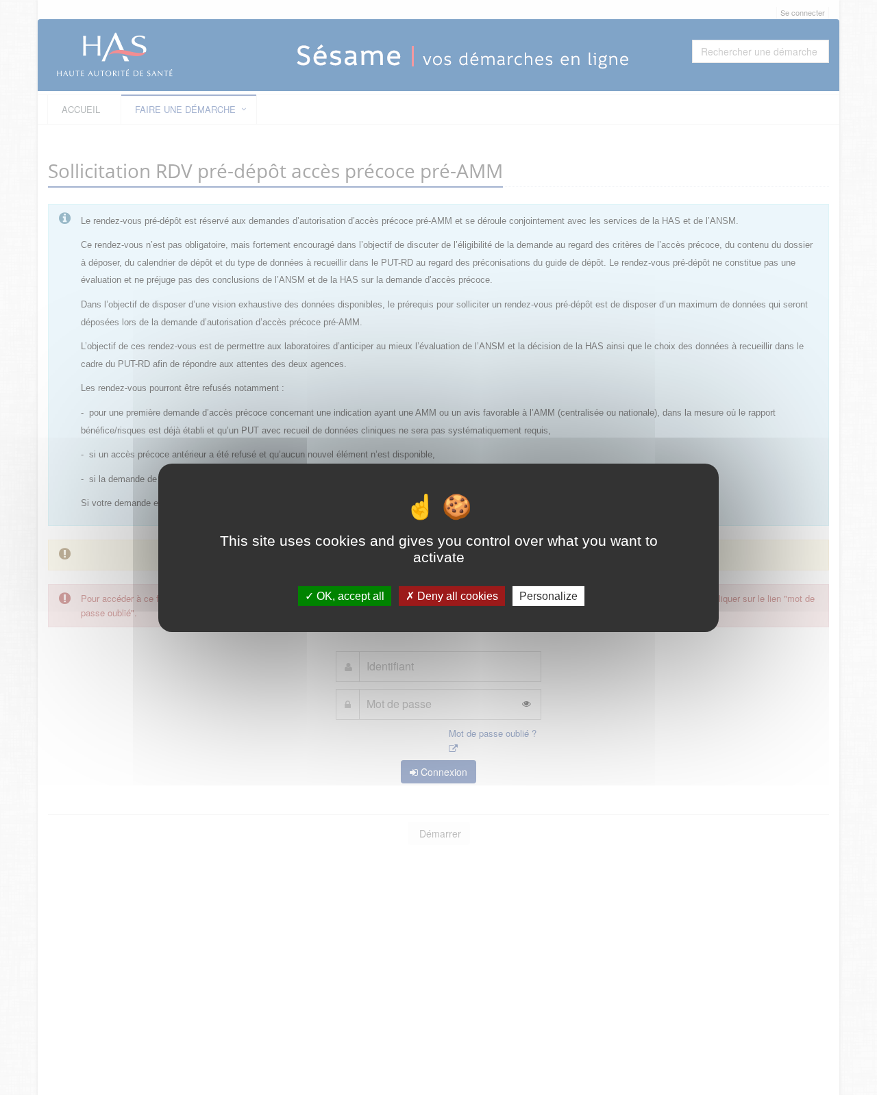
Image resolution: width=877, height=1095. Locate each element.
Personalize (548, 595)
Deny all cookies (456, 595)
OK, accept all (349, 595)
